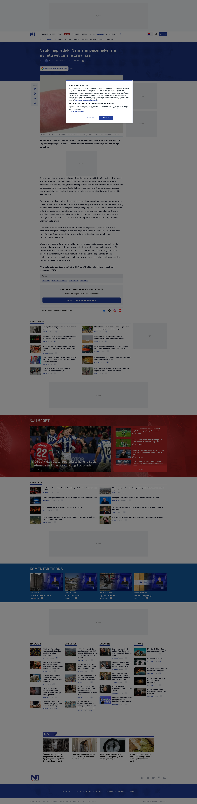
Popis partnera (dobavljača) (77, 111)
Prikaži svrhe (91, 117)
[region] (99, 101)
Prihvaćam (106, 117)
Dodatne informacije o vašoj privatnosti (86, 100)
